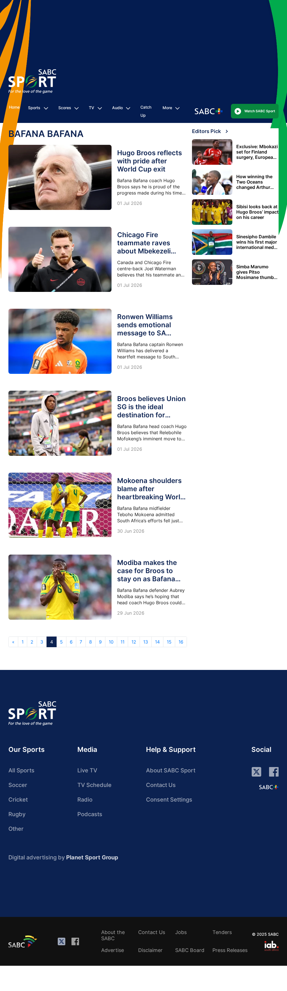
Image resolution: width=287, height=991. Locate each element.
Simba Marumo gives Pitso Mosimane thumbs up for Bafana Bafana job (256, 272)
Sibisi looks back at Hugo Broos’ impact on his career (257, 212)
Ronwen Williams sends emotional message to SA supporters (145, 329)
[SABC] (23, 941)
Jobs (181, 932)
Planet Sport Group (92, 857)
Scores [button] (64, 107)
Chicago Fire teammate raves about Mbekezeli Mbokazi (144, 247)
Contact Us (161, 785)
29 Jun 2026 (130, 613)
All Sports (21, 770)
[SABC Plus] (269, 787)
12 (133, 642)
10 (111, 642)
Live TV (87, 770)
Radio (84, 799)
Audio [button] (117, 107)
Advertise (112, 950)
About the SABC (113, 935)
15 (169, 642)
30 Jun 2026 (130, 531)
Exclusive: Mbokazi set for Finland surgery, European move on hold (257, 152)
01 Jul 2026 (129, 203)
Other (16, 828)
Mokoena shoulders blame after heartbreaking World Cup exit (150, 493)
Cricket (18, 799)
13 (145, 642)
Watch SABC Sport (259, 111)
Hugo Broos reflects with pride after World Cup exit (149, 161)
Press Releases (229, 950)
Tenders (222, 932)
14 (157, 642)
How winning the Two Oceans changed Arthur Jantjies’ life (254, 182)
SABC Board (189, 950)
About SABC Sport (170, 770)
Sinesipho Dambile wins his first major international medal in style (256, 242)
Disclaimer (150, 950)
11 (122, 642)
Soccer (17, 785)
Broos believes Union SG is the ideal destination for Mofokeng (151, 411)
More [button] (167, 107)
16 (181, 642)
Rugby (17, 814)
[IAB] (271, 946)
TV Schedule (94, 785)
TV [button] (91, 107)
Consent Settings (169, 799)
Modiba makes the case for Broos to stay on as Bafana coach (147, 575)
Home (14, 107)
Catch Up (145, 111)
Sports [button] (34, 107)
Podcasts (89, 814)
